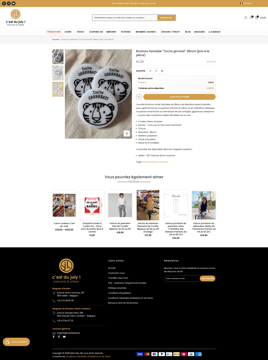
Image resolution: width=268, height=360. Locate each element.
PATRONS (126, 32)
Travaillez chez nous (118, 278)
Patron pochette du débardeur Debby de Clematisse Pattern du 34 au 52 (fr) (204, 227)
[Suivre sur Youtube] (13, 3)
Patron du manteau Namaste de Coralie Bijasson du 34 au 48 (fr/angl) (148, 227)
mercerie (163, 161)
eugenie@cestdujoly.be (68, 333)
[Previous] (70, 94)
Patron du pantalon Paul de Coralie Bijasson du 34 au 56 (120, 226)
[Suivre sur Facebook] (4, 3)
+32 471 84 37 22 (65, 320)
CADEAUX (216, 32)
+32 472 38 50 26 (65, 300)
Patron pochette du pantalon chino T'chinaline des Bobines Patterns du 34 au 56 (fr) (175, 229)
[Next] (127, 94)
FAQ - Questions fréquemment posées (127, 283)
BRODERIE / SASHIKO (146, 32)
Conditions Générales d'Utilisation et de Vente (130, 298)
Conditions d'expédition (119, 293)
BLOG (188, 32)
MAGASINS (199, 32)
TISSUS (80, 32)
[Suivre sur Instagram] (9, 3)
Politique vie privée (117, 288)
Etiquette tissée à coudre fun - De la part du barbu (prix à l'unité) (92, 227)
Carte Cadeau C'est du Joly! (64, 225)
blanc (145, 161)
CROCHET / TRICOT (170, 32)
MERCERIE (111, 32)
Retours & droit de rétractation (123, 303)
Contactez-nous (116, 273)
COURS (68, 32)
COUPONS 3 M (96, 32)
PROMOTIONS (54, 32)
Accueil (55, 39)
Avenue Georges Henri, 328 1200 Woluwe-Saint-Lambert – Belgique (76, 314)
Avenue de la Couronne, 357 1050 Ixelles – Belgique (70, 294)
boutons (153, 161)
